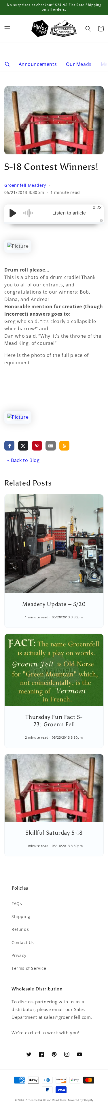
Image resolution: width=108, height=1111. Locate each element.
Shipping (21, 916)
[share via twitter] (23, 445)
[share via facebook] (9, 445)
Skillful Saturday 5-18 (53, 832)
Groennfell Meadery (25, 185)
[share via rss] (64, 445)
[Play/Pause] (13, 213)
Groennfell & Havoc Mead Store (46, 1100)
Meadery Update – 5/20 (54, 604)
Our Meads (78, 64)
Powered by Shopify (81, 1100)
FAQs (17, 903)
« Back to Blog (23, 460)
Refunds (20, 929)
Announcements (37, 64)
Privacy (19, 955)
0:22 (97, 207)
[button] (7, 28)
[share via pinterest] (37, 445)
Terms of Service (29, 968)
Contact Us (23, 942)
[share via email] (51, 445)
